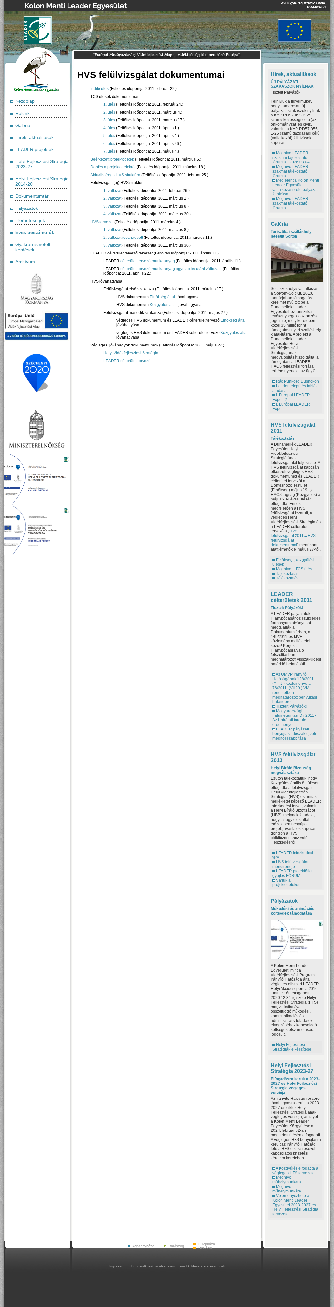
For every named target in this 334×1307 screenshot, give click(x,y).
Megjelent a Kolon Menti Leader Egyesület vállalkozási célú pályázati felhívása (295, 187)
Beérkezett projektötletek (112, 159)
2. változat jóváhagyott (123, 237)
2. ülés (109, 112)
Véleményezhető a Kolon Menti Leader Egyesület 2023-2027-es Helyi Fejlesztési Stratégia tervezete (295, 1204)
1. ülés (109, 104)
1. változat (112, 190)
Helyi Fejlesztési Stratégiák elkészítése (291, 1047)
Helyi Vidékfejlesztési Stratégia (130, 353)
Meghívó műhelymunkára (286, 1179)
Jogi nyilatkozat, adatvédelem (152, 1266)
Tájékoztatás (283, 438)
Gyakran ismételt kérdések (32, 247)
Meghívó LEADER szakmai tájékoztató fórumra (290, 171)
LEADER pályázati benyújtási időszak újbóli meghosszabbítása (294, 734)
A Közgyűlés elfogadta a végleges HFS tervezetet (295, 1170)
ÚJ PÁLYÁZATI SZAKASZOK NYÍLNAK (292, 84)
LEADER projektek (34, 149)
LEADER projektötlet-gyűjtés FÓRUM (293, 873)
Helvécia (205, 1248)
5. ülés (109, 135)
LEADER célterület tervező (127, 361)
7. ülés (109, 151)
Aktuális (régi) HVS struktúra (115, 175)
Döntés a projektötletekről (113, 167)
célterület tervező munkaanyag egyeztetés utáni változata (171, 269)
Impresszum (118, 1266)
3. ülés (109, 120)
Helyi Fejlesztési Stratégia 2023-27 (292, 1068)
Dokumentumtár (32, 196)
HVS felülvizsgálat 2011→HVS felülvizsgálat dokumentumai (293, 538)
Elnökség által (162, 297)
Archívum (25, 261)
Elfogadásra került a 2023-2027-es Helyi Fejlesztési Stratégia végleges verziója (295, 1086)
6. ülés (109, 143)
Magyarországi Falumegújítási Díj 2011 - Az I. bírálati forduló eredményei (294, 718)
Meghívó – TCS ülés (294, 569)
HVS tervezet (102, 222)
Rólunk (22, 113)
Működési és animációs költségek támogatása (292, 910)
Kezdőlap (25, 101)
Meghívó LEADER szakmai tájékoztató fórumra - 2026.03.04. (291, 157)
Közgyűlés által (163, 304)
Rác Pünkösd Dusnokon (297, 381)
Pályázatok (26, 208)
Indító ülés (99, 88)
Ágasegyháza (143, 1246)
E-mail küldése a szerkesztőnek (201, 1266)
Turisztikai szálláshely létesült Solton (291, 233)
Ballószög (176, 1246)
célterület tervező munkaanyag (147, 261)
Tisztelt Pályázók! (287, 608)
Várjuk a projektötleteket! (286, 882)
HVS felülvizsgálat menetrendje (290, 864)
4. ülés (109, 128)
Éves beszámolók (34, 232)
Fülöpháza (206, 1244)
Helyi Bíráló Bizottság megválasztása (291, 770)
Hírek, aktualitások (34, 137)
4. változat (112, 214)
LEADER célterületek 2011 (291, 597)
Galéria (22, 125)
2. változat (112, 198)
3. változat (112, 206)
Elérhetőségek (30, 220)
